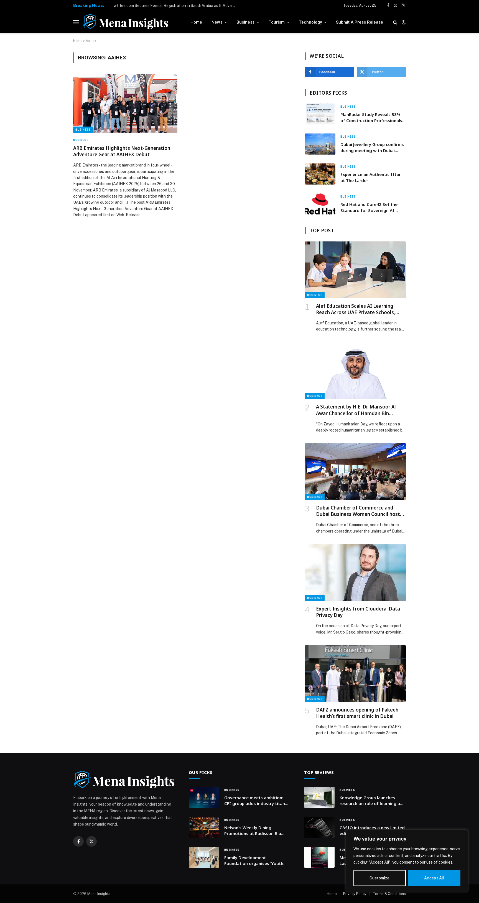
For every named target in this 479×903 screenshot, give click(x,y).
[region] (407, 861)
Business (245, 22)
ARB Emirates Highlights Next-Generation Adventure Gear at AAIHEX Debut (121, 151)
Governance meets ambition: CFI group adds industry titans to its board (255, 801)
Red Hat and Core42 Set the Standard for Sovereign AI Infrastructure (369, 207)
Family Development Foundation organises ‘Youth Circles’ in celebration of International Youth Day (253, 861)
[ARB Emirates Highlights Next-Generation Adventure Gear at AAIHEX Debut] (125, 103)
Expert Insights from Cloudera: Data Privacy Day (358, 612)
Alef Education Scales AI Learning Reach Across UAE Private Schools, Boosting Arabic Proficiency (355, 309)
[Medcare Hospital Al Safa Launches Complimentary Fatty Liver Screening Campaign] (319, 857)
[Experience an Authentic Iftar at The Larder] (320, 174)
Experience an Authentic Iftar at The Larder (370, 177)
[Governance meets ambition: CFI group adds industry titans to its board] (204, 797)
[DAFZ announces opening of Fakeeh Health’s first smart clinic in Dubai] (355, 673)
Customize (380, 878)
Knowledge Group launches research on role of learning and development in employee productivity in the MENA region (372, 801)
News (217, 22)
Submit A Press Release (359, 22)
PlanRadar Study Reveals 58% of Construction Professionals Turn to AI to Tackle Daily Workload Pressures (371, 117)
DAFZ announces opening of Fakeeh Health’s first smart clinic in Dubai (357, 713)
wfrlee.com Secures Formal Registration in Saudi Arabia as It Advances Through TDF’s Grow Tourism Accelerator (176, 5)
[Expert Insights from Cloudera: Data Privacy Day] (355, 572)
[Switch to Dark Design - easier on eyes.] (403, 22)
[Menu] (76, 22)
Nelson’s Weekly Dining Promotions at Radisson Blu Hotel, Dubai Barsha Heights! (253, 831)
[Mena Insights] (126, 22)
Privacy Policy (354, 894)
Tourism (277, 22)
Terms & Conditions (389, 894)
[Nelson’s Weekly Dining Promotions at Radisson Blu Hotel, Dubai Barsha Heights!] (204, 827)
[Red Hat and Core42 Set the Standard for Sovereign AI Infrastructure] (320, 204)
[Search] (395, 22)
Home (196, 22)
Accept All (434, 878)
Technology (310, 22)
